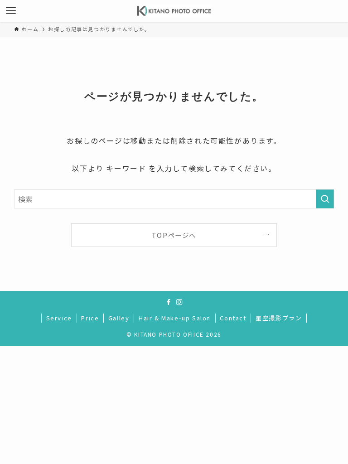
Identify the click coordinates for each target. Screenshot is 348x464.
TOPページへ (174, 235)
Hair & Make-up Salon (175, 318)
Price (90, 318)
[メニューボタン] (11, 11)
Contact (233, 318)
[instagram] (179, 302)
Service (59, 318)
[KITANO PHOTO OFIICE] (174, 11)
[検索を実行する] (325, 198)
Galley (119, 318)
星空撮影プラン (279, 318)
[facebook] (168, 302)
